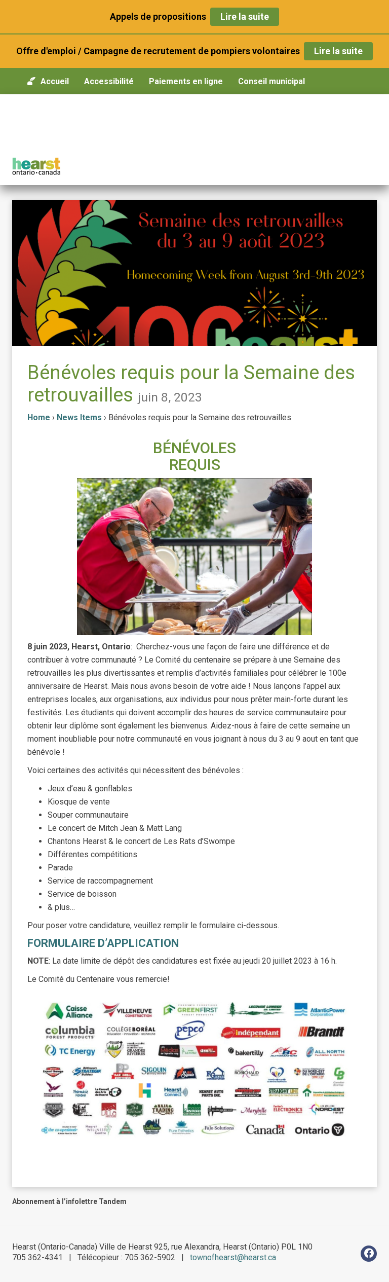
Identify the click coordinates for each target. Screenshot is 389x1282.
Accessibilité (109, 81)
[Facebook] (369, 1254)
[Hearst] (36, 166)
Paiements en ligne (186, 81)
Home (38, 417)
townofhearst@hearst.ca (233, 1257)
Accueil (55, 81)
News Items (79, 417)
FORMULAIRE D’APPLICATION (103, 943)
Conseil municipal (271, 81)
